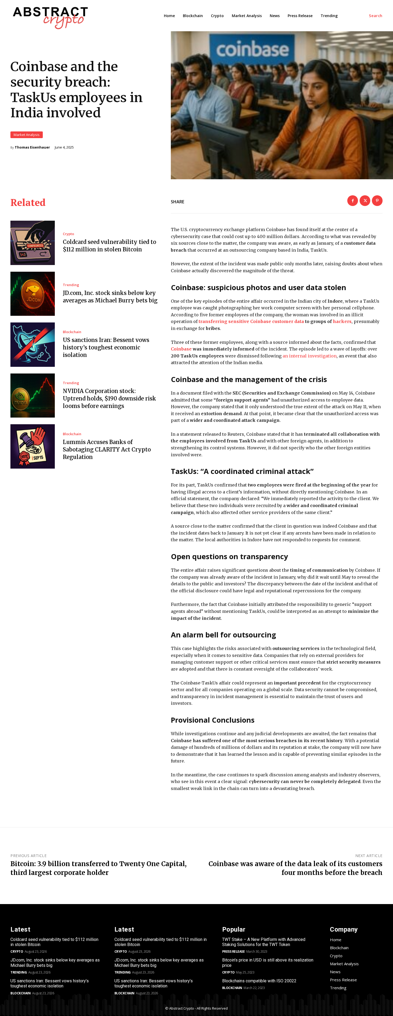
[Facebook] (352, 200)
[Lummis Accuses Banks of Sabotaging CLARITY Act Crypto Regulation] (32, 446)
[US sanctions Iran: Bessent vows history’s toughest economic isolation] (32, 344)
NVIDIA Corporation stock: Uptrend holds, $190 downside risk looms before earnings (109, 398)
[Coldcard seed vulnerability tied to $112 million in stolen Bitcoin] (32, 243)
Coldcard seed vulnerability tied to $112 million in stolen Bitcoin (54, 942)
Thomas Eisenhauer (32, 147)
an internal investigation (310, 356)
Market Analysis (27, 134)
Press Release (233, 951)
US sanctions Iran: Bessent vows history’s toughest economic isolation (106, 347)
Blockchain (72, 332)
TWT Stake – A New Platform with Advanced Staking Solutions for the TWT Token (263, 942)
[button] (376, 15)
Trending (71, 285)
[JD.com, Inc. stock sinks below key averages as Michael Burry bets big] (32, 294)
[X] (365, 200)
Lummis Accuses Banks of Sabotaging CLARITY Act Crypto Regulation (107, 449)
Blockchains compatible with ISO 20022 (259, 980)
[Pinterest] (377, 200)
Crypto (68, 234)
